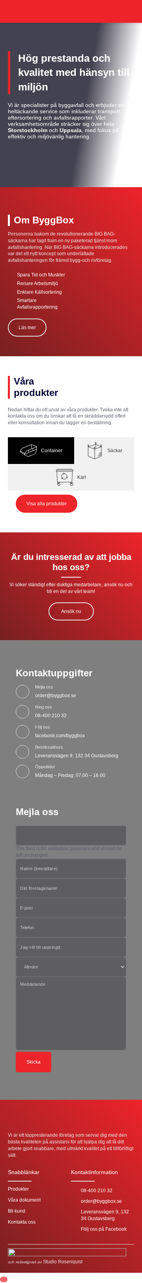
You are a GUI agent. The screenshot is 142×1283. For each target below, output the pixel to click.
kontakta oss (21, 416)
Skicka (33, 1062)
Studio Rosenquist (62, 1262)
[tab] (41, 450)
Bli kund (16, 1211)
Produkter (18, 1189)
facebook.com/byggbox (60, 735)
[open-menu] (130, 11)
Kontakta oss (22, 1222)
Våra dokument (24, 1200)
